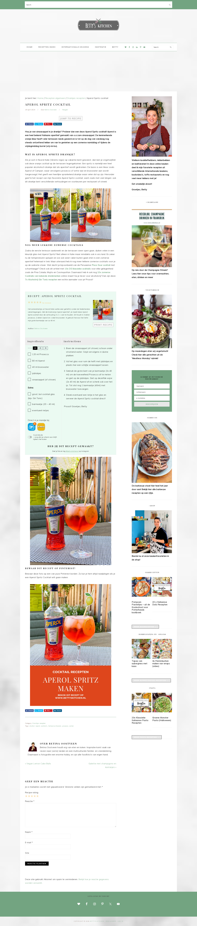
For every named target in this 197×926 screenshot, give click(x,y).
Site (27, 853)
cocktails (44, 726)
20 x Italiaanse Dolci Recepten (160, 603)
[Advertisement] (98, 71)
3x (46, 348)
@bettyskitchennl (72, 451)
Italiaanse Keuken (54, 726)
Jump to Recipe (70, 118)
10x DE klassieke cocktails (78, 268)
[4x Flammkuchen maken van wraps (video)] (162, 658)
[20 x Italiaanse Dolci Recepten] (162, 587)
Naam (28, 832)
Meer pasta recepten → (146, 737)
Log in (120, 921)
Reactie (29, 801)
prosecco (65, 726)
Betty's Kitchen (98, 25)
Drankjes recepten (39, 723)
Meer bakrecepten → (145, 627)
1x (35, 348)
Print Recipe (103, 324)
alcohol (32, 726)
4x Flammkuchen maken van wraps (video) (161, 663)
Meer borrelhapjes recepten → (151, 680)
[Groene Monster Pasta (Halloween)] (162, 703)
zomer (71, 726)
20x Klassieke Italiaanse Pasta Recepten (140, 720)
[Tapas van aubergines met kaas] (141, 658)
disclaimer (111, 921)
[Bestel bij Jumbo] (41, 427)
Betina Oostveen (41, 328)
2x (40, 348)
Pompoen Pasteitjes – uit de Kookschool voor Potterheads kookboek (141, 607)
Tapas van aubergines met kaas (139, 663)
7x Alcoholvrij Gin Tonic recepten (41, 279)
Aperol (38, 726)
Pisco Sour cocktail (101, 265)
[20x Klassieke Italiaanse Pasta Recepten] (141, 703)
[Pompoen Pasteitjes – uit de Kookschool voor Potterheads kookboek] (141, 587)
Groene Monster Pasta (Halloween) (161, 719)
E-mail (29, 842)
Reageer (65, 110)
